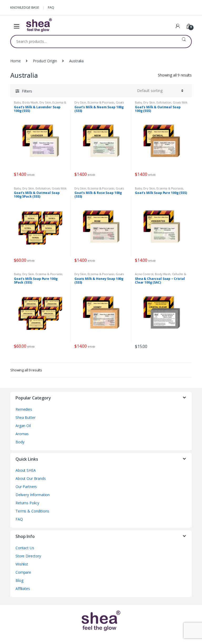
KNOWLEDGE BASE (24, 7)
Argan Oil (23, 425)
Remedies (24, 409)
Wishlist (22, 564)
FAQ (51, 7)
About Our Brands (31, 478)
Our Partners (26, 486)
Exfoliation (163, 102)
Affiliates (23, 588)
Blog (19, 580)
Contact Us (25, 547)
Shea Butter (25, 417)
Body (20, 441)
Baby (17, 102)
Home (15, 60)
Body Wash (30, 102)
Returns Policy (27, 502)
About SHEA (26, 470)
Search (183, 41)
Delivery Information (33, 494)
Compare (23, 572)
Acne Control (144, 274)
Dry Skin (45, 102)
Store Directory (28, 555)
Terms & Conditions (32, 511)
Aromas (22, 433)
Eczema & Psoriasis (101, 102)
